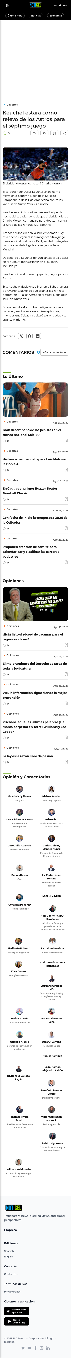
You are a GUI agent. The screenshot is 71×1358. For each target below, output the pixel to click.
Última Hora (15, 15)
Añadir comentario (54, 352)
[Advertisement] (35, 57)
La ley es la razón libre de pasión (28, 756)
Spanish (9, 1251)
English (8, 1256)
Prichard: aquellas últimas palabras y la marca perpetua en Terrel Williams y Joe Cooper (34, 726)
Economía (55, 15)
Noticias (36, 15)
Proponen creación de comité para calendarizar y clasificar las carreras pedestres (31, 551)
